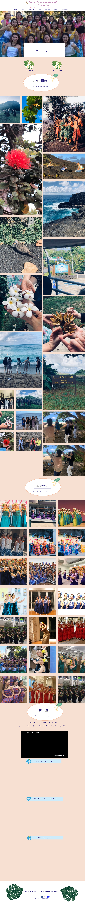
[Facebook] (42, 897)
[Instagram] (45, 897)
